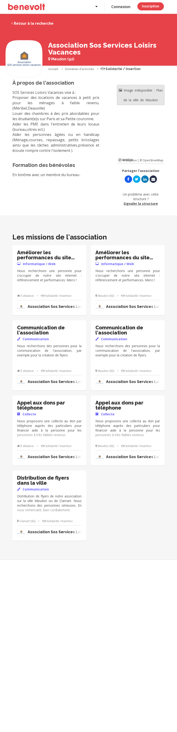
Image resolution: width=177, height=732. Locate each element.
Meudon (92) (62, 59)
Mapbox (125, 160)
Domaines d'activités (79, 69)
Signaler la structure (141, 203)
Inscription (150, 6)
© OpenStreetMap (151, 160)
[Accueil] (26, 7)
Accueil (53, 69)
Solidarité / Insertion (123, 69)
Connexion (120, 6)
